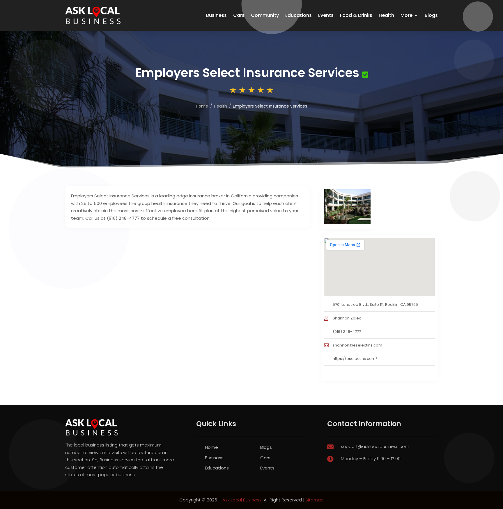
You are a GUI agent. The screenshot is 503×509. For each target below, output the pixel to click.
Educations (298, 15)
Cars (239, 15)
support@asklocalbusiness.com (375, 446)
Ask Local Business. (242, 500)
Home (202, 106)
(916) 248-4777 (347, 331)
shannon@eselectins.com (357, 345)
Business (216, 15)
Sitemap (314, 500)
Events (326, 15)
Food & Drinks (356, 15)
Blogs (431, 15)
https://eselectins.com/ (355, 358)
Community (265, 15)
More (406, 15)
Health (386, 15)
